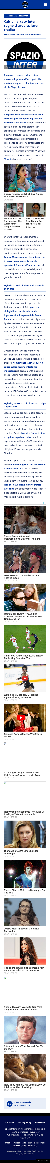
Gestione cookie (43, 1161)
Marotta (8, 159)
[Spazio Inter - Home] (25, 4)
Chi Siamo (9, 1122)
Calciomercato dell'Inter (17, 16)
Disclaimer (40, 1122)
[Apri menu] (45, 4)
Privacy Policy (24, 1122)
